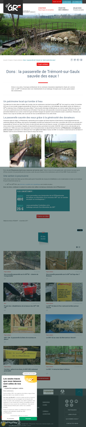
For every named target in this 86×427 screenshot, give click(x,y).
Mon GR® (13, 7)
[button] (4, 424)
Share (5, 278)
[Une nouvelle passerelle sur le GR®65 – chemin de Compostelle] (21, 260)
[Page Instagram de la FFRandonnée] (71, 405)
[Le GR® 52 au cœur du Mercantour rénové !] (64, 323)
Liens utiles (72, 414)
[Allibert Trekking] (59, 392)
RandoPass (46, 402)
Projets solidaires (18, 60)
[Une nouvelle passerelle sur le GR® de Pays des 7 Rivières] (64, 260)
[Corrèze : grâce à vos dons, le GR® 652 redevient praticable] (21, 355)
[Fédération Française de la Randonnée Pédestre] (10, 423)
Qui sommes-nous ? (72, 419)
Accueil (5, 60)
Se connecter (77, 1)
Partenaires (72, 410)
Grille (77, 247)
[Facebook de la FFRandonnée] (67, 401)
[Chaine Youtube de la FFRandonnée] (76, 401)
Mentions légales (46, 423)
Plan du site (39, 423)
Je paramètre (10, 418)
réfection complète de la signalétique (30, 184)
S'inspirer (10, 60)
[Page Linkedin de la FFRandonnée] (67, 405)
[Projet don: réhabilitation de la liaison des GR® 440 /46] (21, 292)
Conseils (45, 411)
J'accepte (28, 418)
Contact (29, 425)
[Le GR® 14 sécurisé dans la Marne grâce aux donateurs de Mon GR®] (64, 355)
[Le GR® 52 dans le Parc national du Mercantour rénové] (64, 292)
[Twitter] (71, 401)
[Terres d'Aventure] (45, 392)
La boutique (67, 1)
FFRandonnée (32, 423)
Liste (79, 247)
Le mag (45, 405)
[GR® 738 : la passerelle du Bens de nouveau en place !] (21, 323)
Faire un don (57, 1)
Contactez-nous (72, 423)
